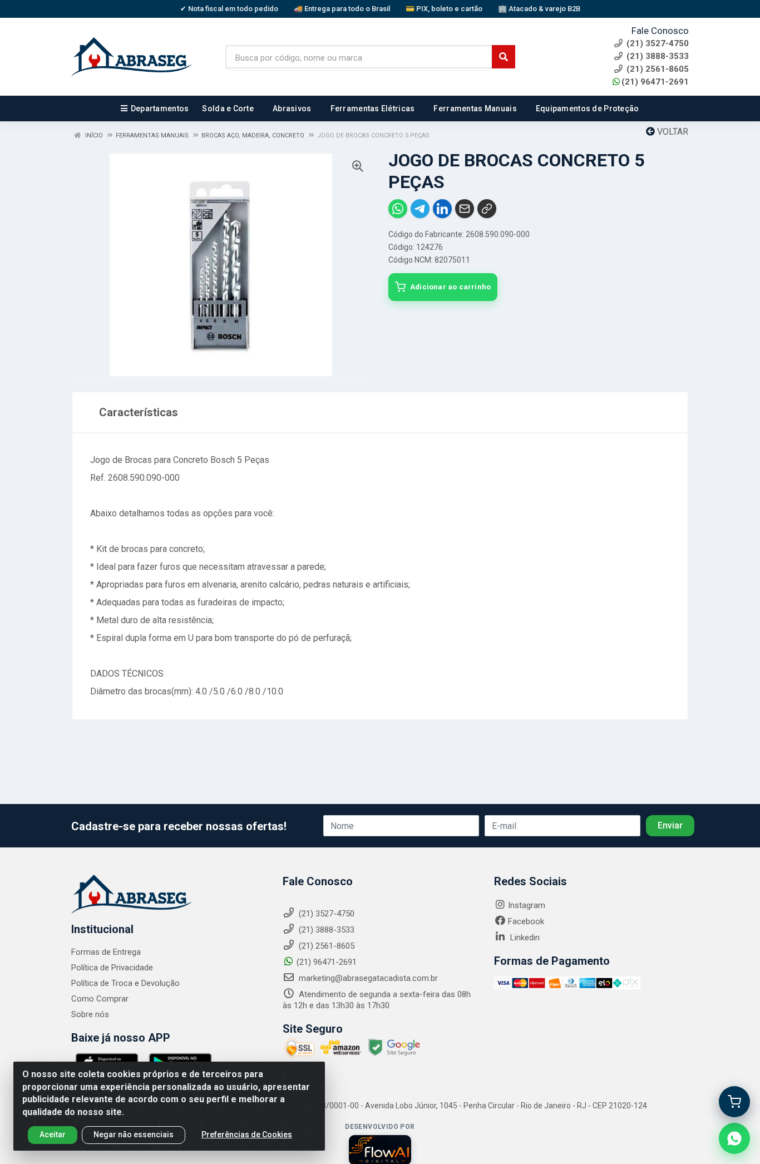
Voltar (671, 131)
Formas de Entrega (106, 952)
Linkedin (524, 938)
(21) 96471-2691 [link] (655, 81)
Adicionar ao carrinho (450, 286)
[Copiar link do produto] (486, 208)
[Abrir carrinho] (734, 1101)
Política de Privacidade (112, 968)
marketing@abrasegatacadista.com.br (367, 978)
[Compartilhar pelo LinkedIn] (442, 208)
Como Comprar (100, 999)
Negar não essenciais (133, 1134)
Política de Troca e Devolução (125, 983)
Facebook (526, 921)
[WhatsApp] (734, 1138)
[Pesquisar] (503, 56)
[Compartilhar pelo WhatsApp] (397, 208)
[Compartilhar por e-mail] (464, 208)
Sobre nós (90, 1014)
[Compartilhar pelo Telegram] (420, 208)
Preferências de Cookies (246, 1134)
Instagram (526, 905)
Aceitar (53, 1134)
